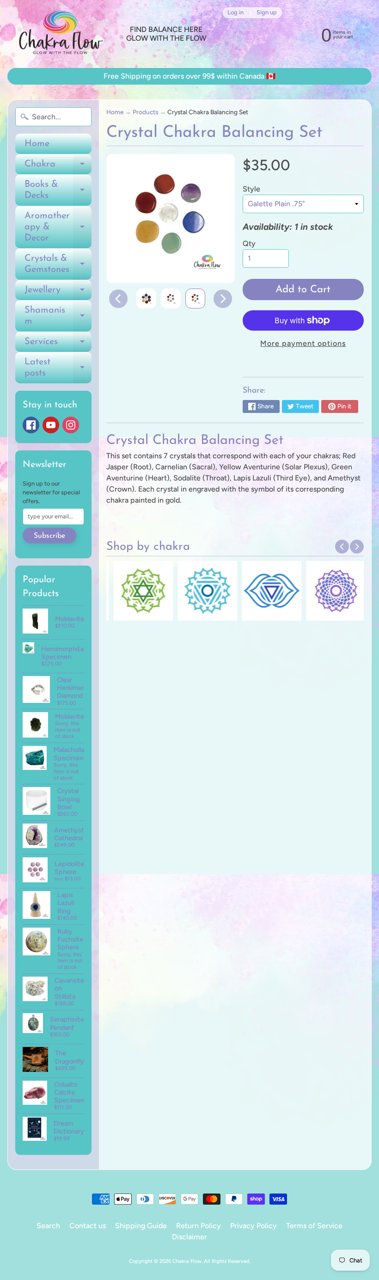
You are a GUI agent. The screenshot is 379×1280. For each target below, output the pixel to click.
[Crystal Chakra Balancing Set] (146, 298)
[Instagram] (70, 425)
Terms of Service (314, 1225)
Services (58, 344)
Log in (235, 13)
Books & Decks (58, 190)
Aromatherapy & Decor (58, 227)
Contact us (87, 1225)
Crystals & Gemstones (58, 264)
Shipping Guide (141, 1225)
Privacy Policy (253, 1225)
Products (145, 112)
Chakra (58, 167)
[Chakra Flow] (60, 34)
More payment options (303, 343)
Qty (249, 243)
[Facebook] (31, 425)
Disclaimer (189, 1236)
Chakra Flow (187, 1261)
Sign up (267, 13)
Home (36, 143)
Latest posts (58, 368)
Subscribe (49, 536)
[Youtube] (51, 425)
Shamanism (58, 316)
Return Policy (198, 1225)
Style (251, 189)
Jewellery (58, 292)
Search (48, 1225)
